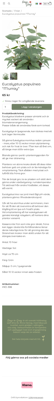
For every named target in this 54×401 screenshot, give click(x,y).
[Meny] (3, 3)
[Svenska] (37, 3)
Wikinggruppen (36, 397)
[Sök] (9, 3)
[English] (41, 3)
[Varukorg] (50, 3)
